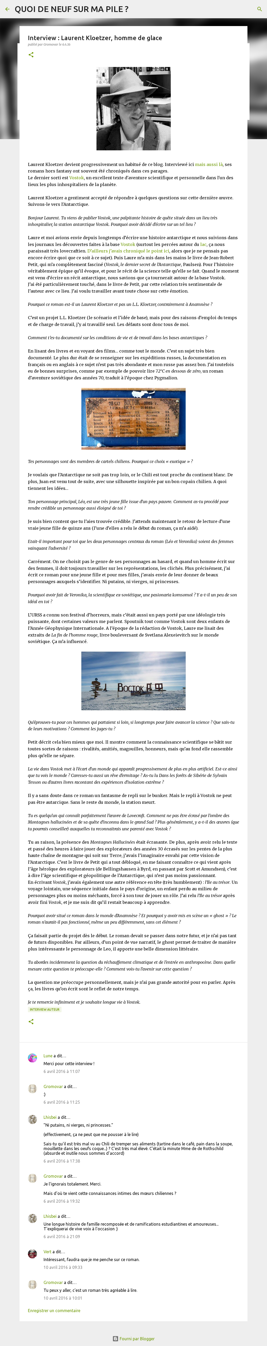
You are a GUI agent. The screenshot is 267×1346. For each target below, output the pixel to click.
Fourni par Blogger (137, 1338)
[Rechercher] (260, 9)
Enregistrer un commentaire (54, 1310)
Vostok (76, 177)
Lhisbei (50, 1117)
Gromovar (53, 1086)
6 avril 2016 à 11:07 (62, 1071)
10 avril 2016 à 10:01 (63, 1298)
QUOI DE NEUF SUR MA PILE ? (72, 9)
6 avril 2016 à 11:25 (62, 1102)
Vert (47, 1251)
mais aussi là (209, 164)
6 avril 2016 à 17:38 (62, 1161)
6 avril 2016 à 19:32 (62, 1201)
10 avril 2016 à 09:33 (63, 1267)
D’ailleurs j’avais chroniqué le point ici (128, 251)
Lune (48, 1055)
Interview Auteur (44, 1009)
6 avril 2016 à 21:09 (62, 1236)
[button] (31, 55)
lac (203, 244)
